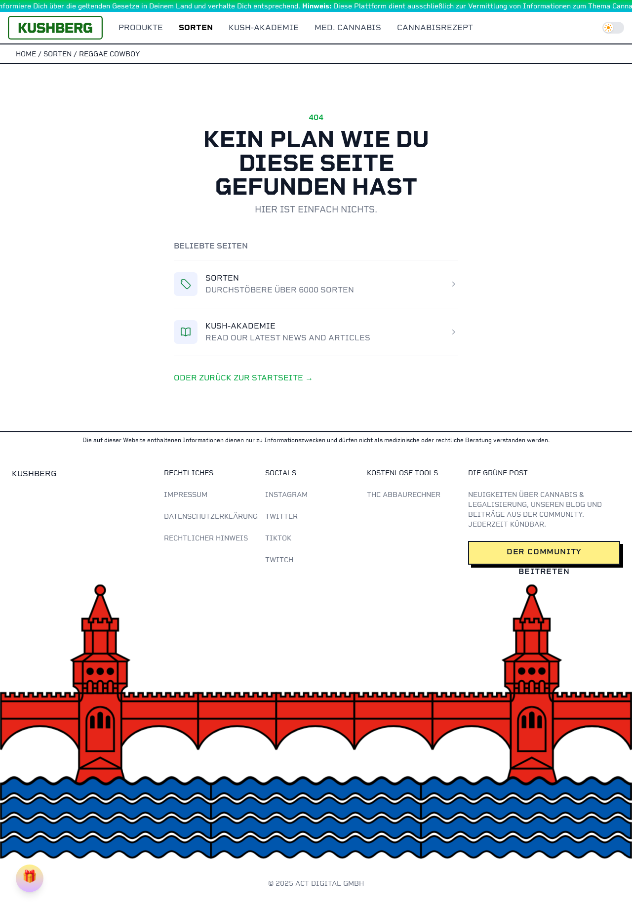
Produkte (140, 27)
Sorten (196, 27)
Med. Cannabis (348, 27)
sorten (57, 54)
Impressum (185, 494)
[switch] (613, 28)
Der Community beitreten (544, 556)
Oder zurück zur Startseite (243, 377)
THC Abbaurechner (403, 494)
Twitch (279, 560)
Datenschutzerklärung (211, 516)
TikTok (278, 538)
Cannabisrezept (435, 27)
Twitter (281, 516)
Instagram (286, 494)
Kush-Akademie (264, 27)
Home (26, 54)
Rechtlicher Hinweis (206, 538)
